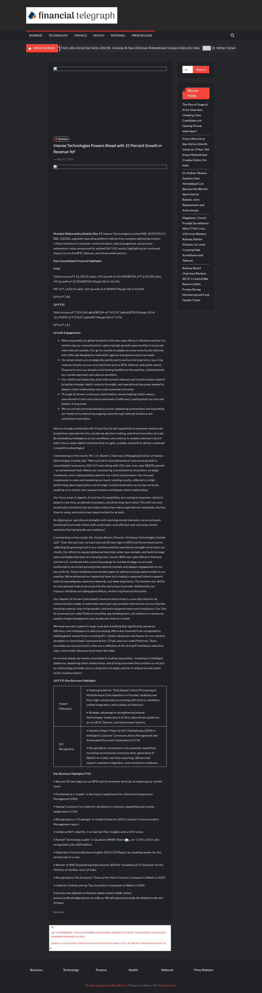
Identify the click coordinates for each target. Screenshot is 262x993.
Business (35, 35)
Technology (58, 35)
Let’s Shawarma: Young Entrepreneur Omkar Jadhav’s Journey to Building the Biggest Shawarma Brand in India (108, 934)
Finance (80, 35)
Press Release (142, 35)
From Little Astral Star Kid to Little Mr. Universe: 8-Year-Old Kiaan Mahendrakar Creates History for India (114, 48)
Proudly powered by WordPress (105, 985)
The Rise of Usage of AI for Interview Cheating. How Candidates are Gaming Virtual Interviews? (195, 118)
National (118, 35)
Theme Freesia (167, 985)
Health (98, 35)
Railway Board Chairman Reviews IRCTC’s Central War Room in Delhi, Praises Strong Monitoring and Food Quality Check (195, 284)
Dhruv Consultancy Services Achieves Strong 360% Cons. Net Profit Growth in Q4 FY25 (108, 943)
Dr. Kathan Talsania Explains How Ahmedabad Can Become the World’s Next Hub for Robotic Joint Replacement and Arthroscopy (195, 191)
